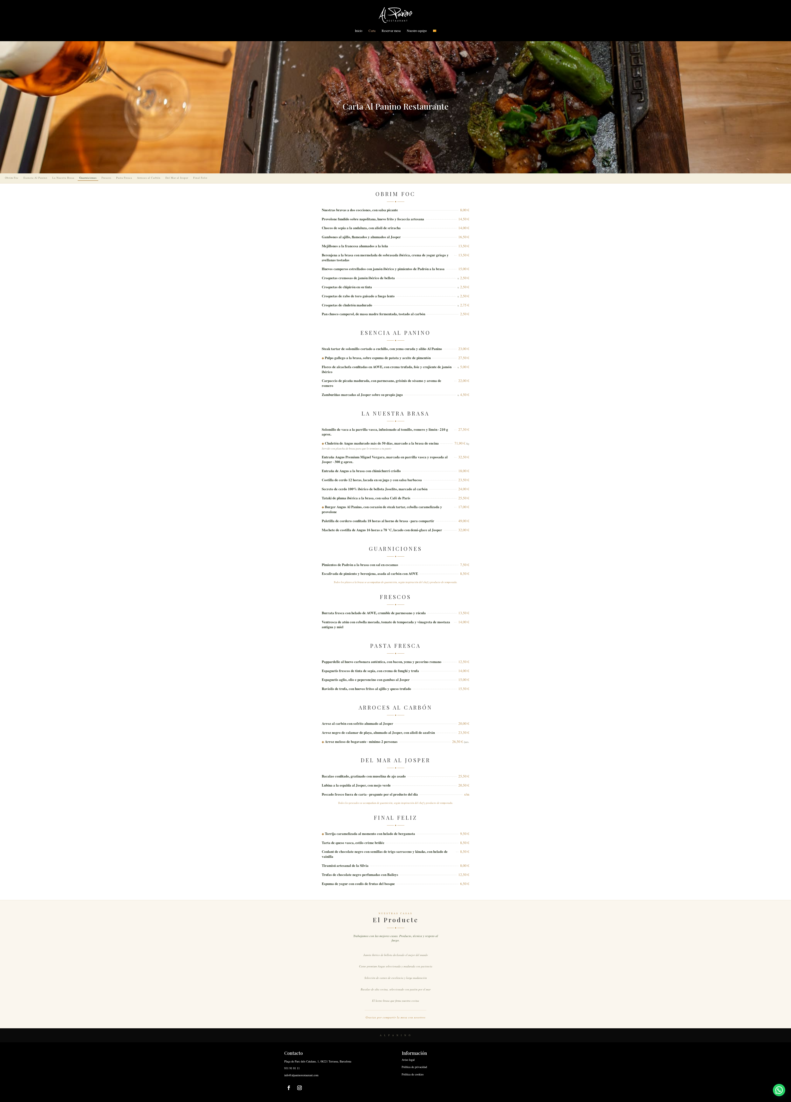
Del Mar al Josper (176, 178)
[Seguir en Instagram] (299, 1087)
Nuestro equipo (417, 30)
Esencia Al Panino (35, 178)
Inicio (358, 30)
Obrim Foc (12, 178)
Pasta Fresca (124, 178)
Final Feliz (200, 178)
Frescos (106, 178)
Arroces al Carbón (148, 178)
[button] (779, 1090)
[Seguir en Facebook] (288, 1087)
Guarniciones (88, 178)
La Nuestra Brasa (63, 178)
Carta (372, 30)
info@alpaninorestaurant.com (301, 1075)
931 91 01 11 (292, 1068)
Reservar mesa (391, 30)
